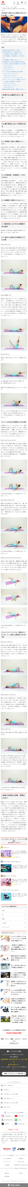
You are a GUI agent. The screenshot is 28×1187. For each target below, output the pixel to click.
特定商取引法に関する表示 (21, 1165)
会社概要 (7, 1165)
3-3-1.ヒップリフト (9, 83)
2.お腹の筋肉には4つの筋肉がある (12, 52)
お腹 (15, 7)
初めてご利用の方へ (8, 1085)
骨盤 (3, 918)
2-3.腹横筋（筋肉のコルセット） (12, 59)
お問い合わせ (7, 1107)
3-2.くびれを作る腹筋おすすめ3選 (13, 71)
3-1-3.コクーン (8, 69)
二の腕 (4, 923)
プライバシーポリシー (21, 1155)
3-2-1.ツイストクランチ (11, 73)
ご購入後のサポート (8, 1098)
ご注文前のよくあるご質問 (10, 1094)
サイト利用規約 (7, 1158)
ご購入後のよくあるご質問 (10, 1102)
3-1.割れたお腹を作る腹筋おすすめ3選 (14, 63)
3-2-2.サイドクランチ (10, 75)
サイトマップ (7, 1161)
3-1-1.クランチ (8, 65)
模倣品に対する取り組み (21, 1168)
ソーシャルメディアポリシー (7, 1169)
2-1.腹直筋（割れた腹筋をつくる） (13, 54)
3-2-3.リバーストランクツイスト (13, 77)
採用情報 (7, 1176)
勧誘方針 (7, 1173)
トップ (2, 7)
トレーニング (5, 927)
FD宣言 (21, 1173)
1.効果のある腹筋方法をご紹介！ (11, 50)
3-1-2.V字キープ (9, 67)
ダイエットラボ (9, 7)
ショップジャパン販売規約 (7, 1155)
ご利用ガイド (7, 1089)
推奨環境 (21, 1158)
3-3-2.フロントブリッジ (11, 85)
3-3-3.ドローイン (9, 87)
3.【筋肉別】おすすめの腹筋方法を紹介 (13, 61)
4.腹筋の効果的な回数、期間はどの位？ (13, 89)
